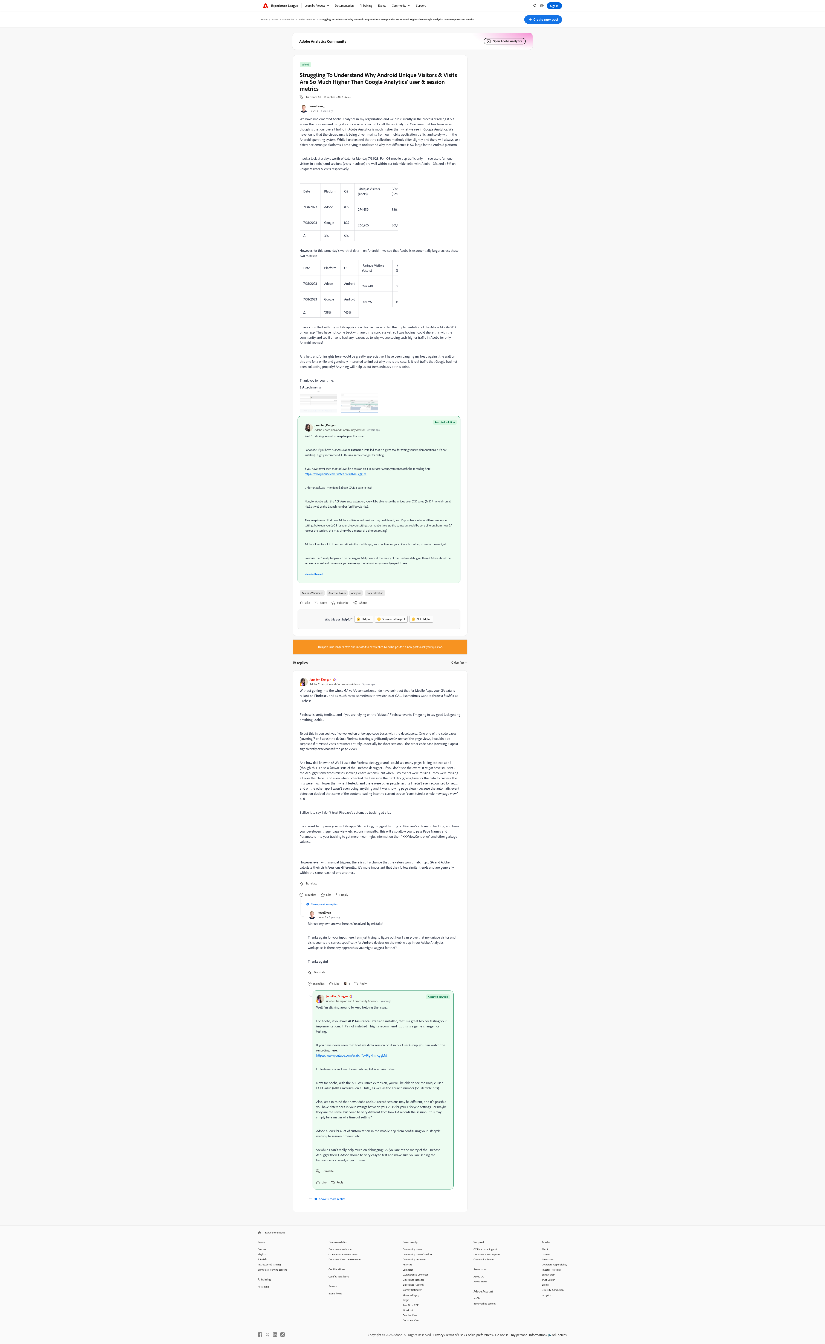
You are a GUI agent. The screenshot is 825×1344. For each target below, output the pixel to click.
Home (264, 19)
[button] (543, 19)
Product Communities (283, 19)
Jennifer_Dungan (325, 425)
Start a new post (408, 647)
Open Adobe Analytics (507, 41)
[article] (379, 787)
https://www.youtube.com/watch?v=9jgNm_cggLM (336, 474)
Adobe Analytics (306, 19)
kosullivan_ (317, 106)
